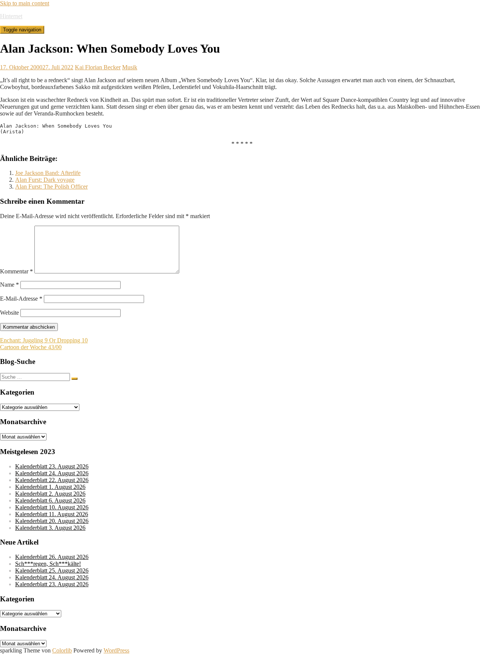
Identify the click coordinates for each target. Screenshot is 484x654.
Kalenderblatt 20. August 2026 (51, 521)
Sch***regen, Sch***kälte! (48, 563)
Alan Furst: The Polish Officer (51, 186)
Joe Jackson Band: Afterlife (48, 173)
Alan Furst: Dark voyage (44, 179)
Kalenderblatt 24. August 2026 (51, 473)
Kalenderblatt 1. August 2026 (50, 487)
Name (9, 284)
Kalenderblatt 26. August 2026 (51, 557)
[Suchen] (74, 379)
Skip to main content (24, 3)
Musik (129, 67)
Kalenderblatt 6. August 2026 (50, 500)
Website (9, 312)
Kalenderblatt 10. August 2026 (51, 507)
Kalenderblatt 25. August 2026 (51, 570)
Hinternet (11, 16)
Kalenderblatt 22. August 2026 (51, 480)
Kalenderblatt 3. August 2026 (50, 527)
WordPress (116, 650)
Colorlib (62, 650)
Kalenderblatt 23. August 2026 (51, 466)
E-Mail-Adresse (21, 298)
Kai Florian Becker (98, 67)
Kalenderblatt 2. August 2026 (50, 493)
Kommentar (16, 271)
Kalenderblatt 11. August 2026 (51, 514)
